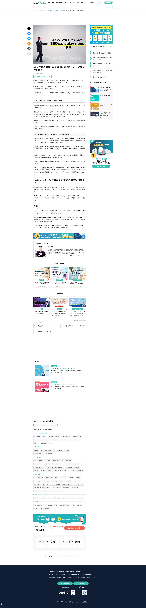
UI (43, 484)
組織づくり (44, 498)
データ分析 (69, 7)
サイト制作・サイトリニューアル (73, 481)
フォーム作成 (47, 460)
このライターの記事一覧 (76, 255)
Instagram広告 (63, 477)
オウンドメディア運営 (55, 484)
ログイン (101, 2)
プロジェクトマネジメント (69, 498)
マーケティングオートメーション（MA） (74, 464)
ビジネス (41, 279)
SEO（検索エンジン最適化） (40, 76)
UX (47, 484)
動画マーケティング (77, 436)
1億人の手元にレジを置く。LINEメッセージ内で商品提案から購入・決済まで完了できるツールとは (77, 283)
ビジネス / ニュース (58, 315)
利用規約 (59, 577)
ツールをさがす (60, 571)
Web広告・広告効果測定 (54, 436)
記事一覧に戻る (49, 556)
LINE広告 (78, 477)
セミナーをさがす (70, 571)
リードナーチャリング (58, 450)
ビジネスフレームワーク (39, 505)
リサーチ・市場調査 (75, 440)
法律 (68, 505)
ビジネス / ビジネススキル (41, 286)
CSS (50, 76)
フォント (74, 470)
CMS (49, 7)
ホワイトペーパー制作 (39, 487)
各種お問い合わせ (52, 577)
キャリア (51, 498)
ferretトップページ (70, 556)
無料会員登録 (66, 583)
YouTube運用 (37, 481)
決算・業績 (62, 505)
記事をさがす (52, 571)
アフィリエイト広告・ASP (46, 443)
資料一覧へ (71, 545)
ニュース (36, 508)
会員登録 (109, 2)
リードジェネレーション (46, 450)
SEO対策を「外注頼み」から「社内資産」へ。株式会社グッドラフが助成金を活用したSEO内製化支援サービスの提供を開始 (59, 312)
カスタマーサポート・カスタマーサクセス (43, 453)
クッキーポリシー (76, 577)
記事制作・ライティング (67, 484)
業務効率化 (36, 498)
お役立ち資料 (59, 3)
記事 (49, 3)
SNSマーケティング (77, 279)
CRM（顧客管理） (59, 467)
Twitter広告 (54, 477)
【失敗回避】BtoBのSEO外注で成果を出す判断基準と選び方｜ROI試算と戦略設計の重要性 (77, 312)
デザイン (48, 487)
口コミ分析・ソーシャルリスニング (62, 470)
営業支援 (36, 470)
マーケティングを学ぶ (53, 574)
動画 (78, 3)
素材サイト (80, 470)
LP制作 (64, 7)
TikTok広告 (54, 481)
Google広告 (37, 477)
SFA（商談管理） (69, 467)
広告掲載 (92, 2)
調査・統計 (79, 505)
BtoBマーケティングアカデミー (85, 574)
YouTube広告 (46, 481)
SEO (35, 7)
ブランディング (58, 498)
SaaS (73, 505)
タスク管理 (80, 498)
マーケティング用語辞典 (71, 574)
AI (41, 309)
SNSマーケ (39, 7)
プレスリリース (93, 577)
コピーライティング (79, 484)
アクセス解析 (60, 464)
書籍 (56, 505)
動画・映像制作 (51, 464)
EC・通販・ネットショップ (46, 470)
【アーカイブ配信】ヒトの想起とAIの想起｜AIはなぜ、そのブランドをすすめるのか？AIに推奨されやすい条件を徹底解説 (41, 312)
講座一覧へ (47, 545)
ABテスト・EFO (55, 7)
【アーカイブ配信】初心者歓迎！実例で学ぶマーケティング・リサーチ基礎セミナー (59, 283)
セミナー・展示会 (56, 487)
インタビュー (76, 7)
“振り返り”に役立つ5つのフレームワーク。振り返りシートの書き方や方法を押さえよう (42, 283)
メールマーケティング (38, 440)
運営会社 (83, 577)
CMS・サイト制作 (53, 425)
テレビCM (61, 481)
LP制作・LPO (56, 460)
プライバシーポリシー (67, 577)
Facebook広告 (45, 477)
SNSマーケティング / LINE (76, 286)
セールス (67, 450)
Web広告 (45, 7)
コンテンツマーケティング (51, 440)
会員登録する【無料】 (74, 528)
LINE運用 (71, 477)
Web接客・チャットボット (40, 464)
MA (60, 7)
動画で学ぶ (78, 571)
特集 (53, 3)
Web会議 (77, 467)
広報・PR (36, 443)
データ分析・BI (59, 279)
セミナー (72, 3)
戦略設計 (36, 450)
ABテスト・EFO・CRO (66, 460)
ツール (66, 3)
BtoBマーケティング (64, 440)
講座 (82, 3)
